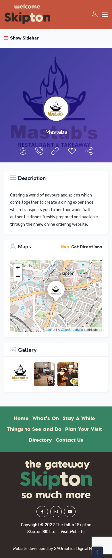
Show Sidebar (24, 38)
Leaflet (50, 329)
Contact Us (69, 440)
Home (21, 418)
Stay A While (79, 418)
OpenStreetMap (72, 329)
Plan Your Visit (83, 429)
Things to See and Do (34, 429)
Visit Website (73, 531)
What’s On (45, 418)
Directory (40, 440)
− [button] (18, 276)
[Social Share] (89, 152)
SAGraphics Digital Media (77, 548)
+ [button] (18, 267)
